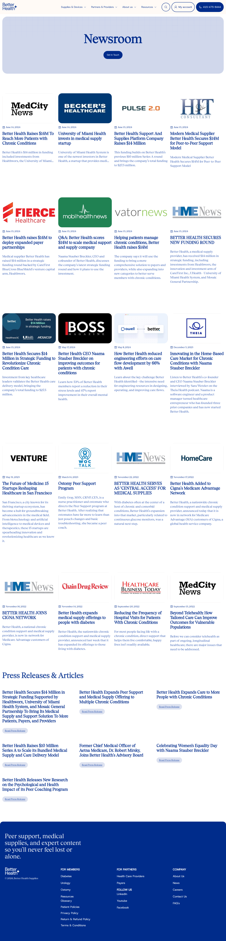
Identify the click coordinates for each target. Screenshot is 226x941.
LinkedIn (122, 894)
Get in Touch (113, 54)
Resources (67, 896)
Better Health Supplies (26, 878)
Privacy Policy (69, 913)
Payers (121, 883)
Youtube (122, 901)
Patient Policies (70, 907)
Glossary (66, 901)
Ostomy (66, 890)
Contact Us (180, 896)
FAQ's (176, 903)
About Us (178, 876)
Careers (178, 890)
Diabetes (66, 876)
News (176, 883)
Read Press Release (15, 730)
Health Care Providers (130, 876)
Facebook (123, 907)
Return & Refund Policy (75, 919)
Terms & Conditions (73, 925)
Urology (65, 883)
